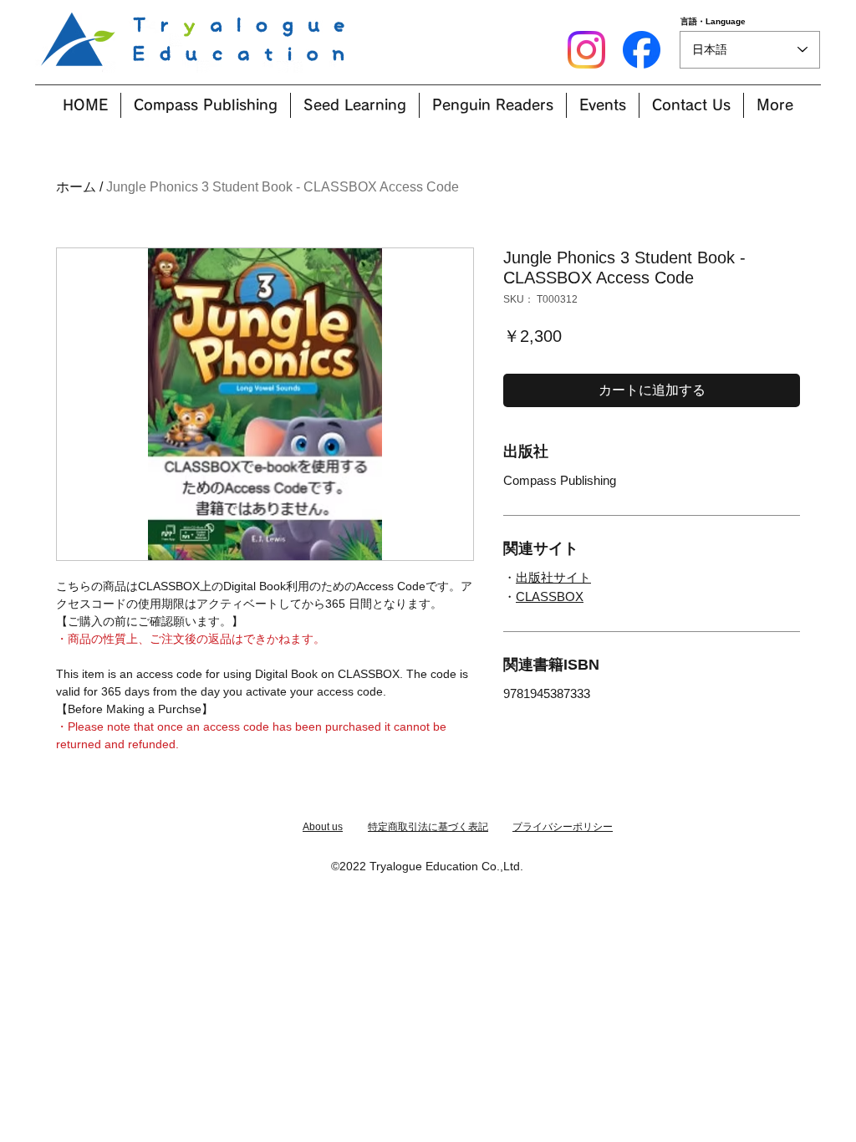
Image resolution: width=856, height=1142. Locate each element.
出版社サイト (553, 577)
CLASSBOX (549, 596)
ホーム (76, 187)
